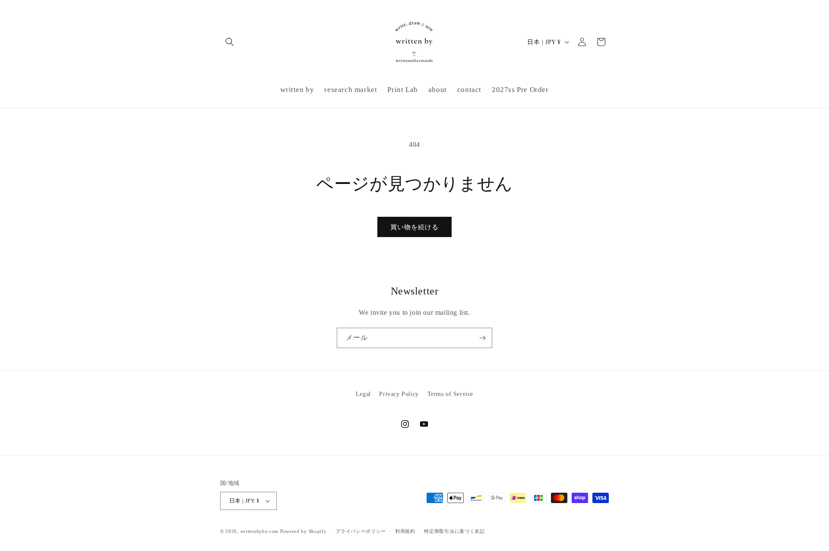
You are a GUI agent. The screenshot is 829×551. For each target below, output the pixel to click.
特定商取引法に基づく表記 (454, 531)
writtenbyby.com (259, 531)
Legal (363, 394)
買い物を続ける (414, 227)
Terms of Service (450, 394)
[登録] (482, 338)
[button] (229, 41)
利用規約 (405, 531)
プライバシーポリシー (360, 531)
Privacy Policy (398, 394)
